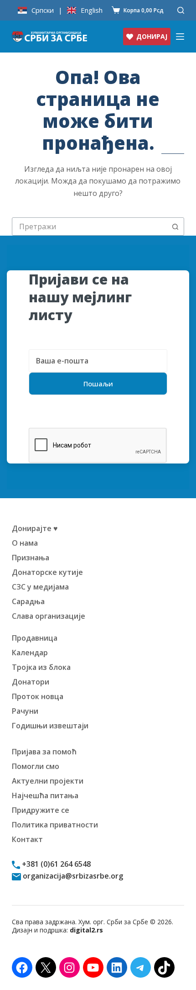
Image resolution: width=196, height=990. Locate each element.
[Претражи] (180, 10)
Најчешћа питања (45, 795)
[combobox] (89, 226)
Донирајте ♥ (35, 528)
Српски (42, 10)
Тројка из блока (41, 667)
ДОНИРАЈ (151, 36)
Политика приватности (55, 825)
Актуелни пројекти (47, 781)
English (92, 10)
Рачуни (25, 711)
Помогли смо (35, 766)
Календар (30, 653)
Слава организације (48, 616)
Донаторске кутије (47, 572)
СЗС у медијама (40, 587)
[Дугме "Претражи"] (175, 226)
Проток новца (37, 696)
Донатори (30, 682)
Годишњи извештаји (50, 726)
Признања (30, 558)
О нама (25, 543)
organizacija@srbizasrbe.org (72, 876)
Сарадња (28, 601)
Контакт (27, 839)
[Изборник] (180, 36)
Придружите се (40, 810)
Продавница (34, 638)
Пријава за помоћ (44, 752)
